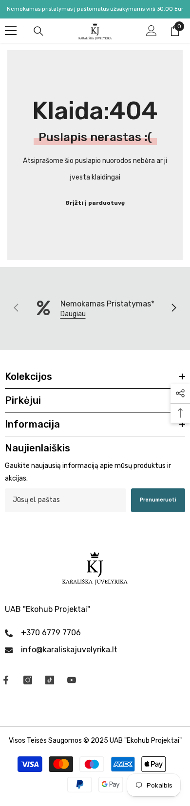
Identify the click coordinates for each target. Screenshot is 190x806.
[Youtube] (71, 680)
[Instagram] (27, 680)
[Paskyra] (151, 30)
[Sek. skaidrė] (173, 308)
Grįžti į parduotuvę (95, 202)
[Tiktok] (49, 680)
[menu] (11, 30)
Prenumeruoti (158, 500)
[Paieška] (38, 31)
